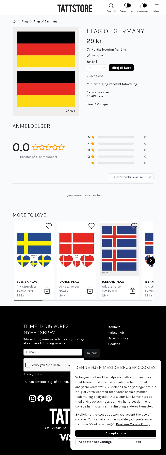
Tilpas (136, 442)
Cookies (114, 344)
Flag (24, 21)
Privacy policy (32, 374)
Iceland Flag (113, 282)
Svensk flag (27, 282)
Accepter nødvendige (95, 442)
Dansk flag (69, 282)
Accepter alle (115, 433)
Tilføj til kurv (121, 68)
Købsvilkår (116, 332)
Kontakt (114, 327)
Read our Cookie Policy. (133, 424)
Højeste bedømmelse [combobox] (127, 177)
